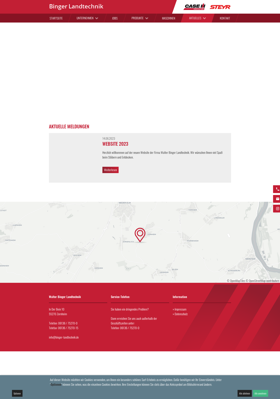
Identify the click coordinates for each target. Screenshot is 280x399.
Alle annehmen (260, 393)
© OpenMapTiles (236, 280)
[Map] (140, 242)
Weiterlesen (110, 169)
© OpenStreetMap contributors (262, 280)
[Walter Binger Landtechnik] (76, 6)
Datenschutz (181, 313)
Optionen (17, 393)
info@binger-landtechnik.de (64, 337)
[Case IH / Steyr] (207, 6)
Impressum (180, 309)
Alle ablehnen (244, 393)
